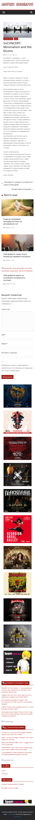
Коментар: (6, 309)
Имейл (4, 344)
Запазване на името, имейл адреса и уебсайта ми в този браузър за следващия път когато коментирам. (16, 368)
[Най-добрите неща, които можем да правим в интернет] (17, 236)
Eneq (15, 55)
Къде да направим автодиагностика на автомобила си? (12, 221)
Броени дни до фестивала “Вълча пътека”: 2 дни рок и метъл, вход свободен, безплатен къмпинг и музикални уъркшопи (17, 714)
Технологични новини (15, 727)
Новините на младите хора (17, 683)
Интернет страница (9, 353)
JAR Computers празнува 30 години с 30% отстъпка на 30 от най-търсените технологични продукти (16, 702)
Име (3, 335)
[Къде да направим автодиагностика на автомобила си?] (17, 201)
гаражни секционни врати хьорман (12, 784)
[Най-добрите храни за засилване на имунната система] (17, 268)
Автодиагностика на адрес (9, 788)
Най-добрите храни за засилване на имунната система (14, 277)
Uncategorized (8, 39)
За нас (3, 770)
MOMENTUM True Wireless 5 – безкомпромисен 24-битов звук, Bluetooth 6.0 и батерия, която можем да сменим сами (16, 690)
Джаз (16, 39)
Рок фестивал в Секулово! (21, 189)
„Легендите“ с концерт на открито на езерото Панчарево (18, 183)
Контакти (4, 774)
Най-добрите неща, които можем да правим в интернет (17, 255)
